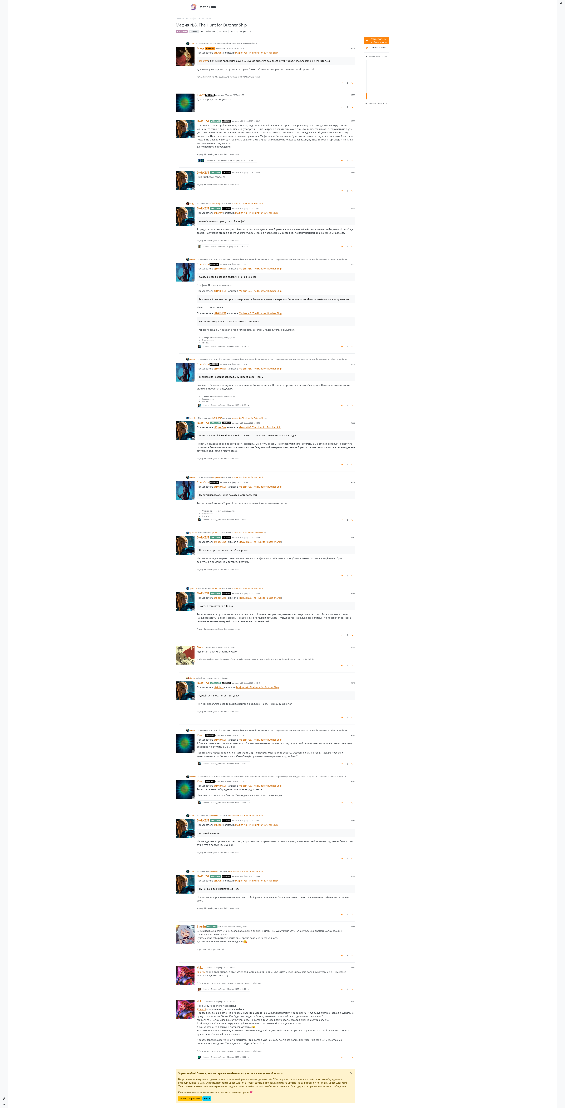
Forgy (201, 48)
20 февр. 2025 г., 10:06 (238, 482)
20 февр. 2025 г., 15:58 (225, 1001)
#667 (353, 364)
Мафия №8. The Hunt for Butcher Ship (256, 52)
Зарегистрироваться (190, 1098)
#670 (353, 537)
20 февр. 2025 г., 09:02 (234, 95)
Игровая (183, 31)
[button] (3, 1098)
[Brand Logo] (193, 7)
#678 (353, 926)
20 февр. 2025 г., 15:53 (225, 967)
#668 (353, 423)
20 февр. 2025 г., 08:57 (235, 48)
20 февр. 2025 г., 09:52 (250, 208)
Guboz (201, 647)
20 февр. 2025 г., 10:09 (250, 593)
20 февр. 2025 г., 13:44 (250, 876)
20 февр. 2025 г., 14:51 (237, 926)
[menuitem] (561, 3)
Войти (207, 1098)
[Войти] (561, 3)
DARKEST (203, 121)
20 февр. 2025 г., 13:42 (250, 820)
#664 (353, 172)
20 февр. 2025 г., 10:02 (238, 364)
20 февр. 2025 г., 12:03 (234, 781)
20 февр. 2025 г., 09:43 (250, 121)
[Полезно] (342, 83)
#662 (353, 95)
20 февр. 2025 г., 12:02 (234, 735)
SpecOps (203, 264)
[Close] (351, 1073)
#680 (353, 1001)
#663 (353, 121)
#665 (353, 208)
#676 (353, 820)
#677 (353, 876)
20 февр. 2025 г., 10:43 (225, 647)
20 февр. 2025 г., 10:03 (250, 423)
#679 (353, 967)
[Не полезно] (352, 83)
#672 (353, 647)
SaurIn (201, 926)
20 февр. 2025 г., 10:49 (250, 683)
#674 (353, 735)
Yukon (201, 967)
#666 (353, 264)
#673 (353, 683)
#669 (353, 482)
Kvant (192, 43)
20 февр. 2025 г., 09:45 (250, 172)
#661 (353, 48)
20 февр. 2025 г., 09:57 (238, 264)
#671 (353, 593)
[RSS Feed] (250, 31)
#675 (353, 781)
